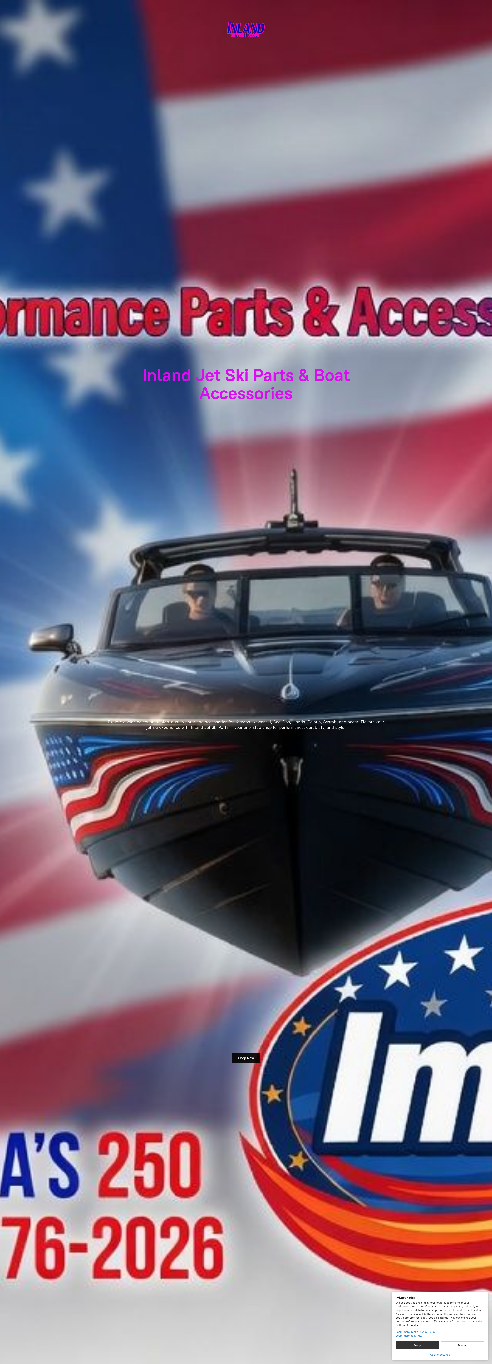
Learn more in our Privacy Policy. (416, 1331)
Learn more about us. (409, 1335)
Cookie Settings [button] (440, 1354)
